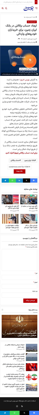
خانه (34, 17)
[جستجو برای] (3, 9)
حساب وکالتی (15, 160)
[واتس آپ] (12, 180)
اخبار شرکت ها (28, 17)
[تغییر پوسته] (6, 9)
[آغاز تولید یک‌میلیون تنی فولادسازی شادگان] (10, 199)
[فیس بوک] (33, 180)
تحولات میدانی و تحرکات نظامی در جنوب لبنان (14, 346)
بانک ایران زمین (29, 160)
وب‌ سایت (34, 291)
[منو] (36, 9)
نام (36, 273)
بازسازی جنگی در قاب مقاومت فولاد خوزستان (30, 226)
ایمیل (35, 282)
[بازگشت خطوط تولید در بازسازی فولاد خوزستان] (10, 219)
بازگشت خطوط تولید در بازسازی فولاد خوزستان (12, 226)
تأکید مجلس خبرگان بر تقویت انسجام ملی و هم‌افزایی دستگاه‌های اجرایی (21, 334)
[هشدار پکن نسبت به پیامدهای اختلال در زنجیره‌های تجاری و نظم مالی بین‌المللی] (31, 367)
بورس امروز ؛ (24, 79)
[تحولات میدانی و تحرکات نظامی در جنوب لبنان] (31, 348)
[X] (26, 180)
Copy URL (19, 171)
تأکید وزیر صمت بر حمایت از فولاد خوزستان (29, 207)
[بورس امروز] (28, 8)
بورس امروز (12, 401)
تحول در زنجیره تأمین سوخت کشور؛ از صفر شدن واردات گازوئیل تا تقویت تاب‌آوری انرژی (13, 386)
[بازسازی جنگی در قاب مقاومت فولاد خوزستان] (28, 219)
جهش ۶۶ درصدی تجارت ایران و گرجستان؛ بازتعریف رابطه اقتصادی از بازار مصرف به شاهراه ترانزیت (14, 376)
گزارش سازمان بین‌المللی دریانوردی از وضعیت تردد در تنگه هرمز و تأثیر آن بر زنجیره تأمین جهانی (13, 356)
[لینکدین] (19, 180)
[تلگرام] (5, 180)
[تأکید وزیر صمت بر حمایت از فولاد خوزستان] (28, 199)
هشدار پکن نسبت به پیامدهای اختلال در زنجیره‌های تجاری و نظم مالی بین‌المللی (13, 366)
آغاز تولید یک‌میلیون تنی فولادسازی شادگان (12, 207)
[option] (19, 326)
